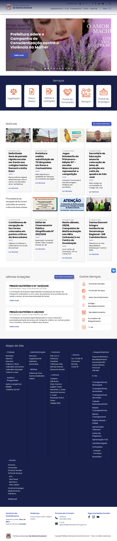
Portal (86, 9)
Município (9, 356)
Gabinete (33, 361)
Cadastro (54, 378)
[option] (58, 44)
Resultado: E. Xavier (57, 389)
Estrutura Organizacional (35, 357)
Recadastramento (99, 359)
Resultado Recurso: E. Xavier (57, 393)
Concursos (75, 361)
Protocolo (96, 368)
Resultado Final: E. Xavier (57, 399)
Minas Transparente (99, 415)
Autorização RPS (98, 362)
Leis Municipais (99, 443)
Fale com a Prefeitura (54, 357)
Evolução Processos (97, 451)
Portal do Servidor (15, 470)
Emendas (96, 456)
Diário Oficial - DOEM (99, 422)
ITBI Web (95, 370)
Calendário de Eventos (15, 367)
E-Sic (67, 9)
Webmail (93, 9)
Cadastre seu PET (13, 389)
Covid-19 (74, 367)
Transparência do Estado (99, 390)
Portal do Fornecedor (12, 466)
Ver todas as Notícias (101, 124)
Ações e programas (13, 384)
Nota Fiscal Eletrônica (13, 480)
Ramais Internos (56, 367)
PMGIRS (9, 387)
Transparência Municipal (99, 383)
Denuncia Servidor (57, 369)
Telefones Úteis (56, 364)
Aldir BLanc (54, 381)
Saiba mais (19, 55)
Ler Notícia (13, 188)
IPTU (11, 476)
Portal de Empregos (16, 488)
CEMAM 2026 (55, 403)
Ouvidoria (54, 361)
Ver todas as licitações (64, 277)
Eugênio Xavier (56, 387)
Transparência (75, 9)
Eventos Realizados (36, 376)
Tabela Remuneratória (99, 402)
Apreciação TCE (100, 439)
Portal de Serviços (15, 473)
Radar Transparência (99, 409)
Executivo (9, 361)
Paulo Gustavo (56, 384)
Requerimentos (57, 9)
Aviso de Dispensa (96, 434)
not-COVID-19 (76, 358)
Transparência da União (99, 396)
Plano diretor (14, 485)
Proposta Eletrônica (100, 357)
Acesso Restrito (98, 365)
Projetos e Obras (12, 364)
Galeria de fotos (35, 373)
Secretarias (33, 364)
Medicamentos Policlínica (14, 492)
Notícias (74, 364)
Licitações (97, 447)
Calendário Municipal (14, 369)
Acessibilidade (71, 3)
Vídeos (32, 378)
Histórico (9, 358)
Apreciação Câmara (98, 428)
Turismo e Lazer (12, 372)
